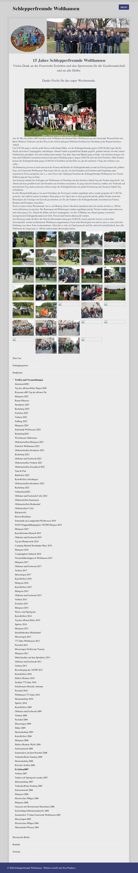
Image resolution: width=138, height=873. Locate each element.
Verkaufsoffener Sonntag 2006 (28, 785)
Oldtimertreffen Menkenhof (27, 504)
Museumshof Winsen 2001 (27, 827)
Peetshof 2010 (21, 690)
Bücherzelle (20, 512)
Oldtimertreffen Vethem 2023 (28, 462)
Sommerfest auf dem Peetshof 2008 (31, 752)
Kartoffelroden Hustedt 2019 (28, 533)
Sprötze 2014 (21, 624)
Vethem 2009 (21, 715)
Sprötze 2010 (21, 703)
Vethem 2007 (21, 773)
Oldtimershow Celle (24, 508)
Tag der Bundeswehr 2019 (26, 541)
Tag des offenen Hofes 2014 (27, 620)
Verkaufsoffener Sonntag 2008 (28, 756)
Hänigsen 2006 (21, 794)
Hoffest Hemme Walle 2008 (28, 744)
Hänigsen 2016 (21, 582)
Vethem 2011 (21, 665)
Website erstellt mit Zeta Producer (59, 867)
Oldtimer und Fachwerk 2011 (28, 661)
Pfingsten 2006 (21, 802)
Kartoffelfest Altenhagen (26, 479)
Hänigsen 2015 (21, 591)
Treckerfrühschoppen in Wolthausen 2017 (33, 558)
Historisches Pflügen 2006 (27, 798)
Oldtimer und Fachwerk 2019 (28, 537)
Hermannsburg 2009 (24, 732)
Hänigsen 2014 (21, 607)
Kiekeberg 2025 (22, 408)
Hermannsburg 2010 (24, 698)
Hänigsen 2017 (21, 562)
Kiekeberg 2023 (22, 454)
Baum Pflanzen (22, 400)
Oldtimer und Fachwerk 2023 (28, 458)
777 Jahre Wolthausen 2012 (27, 640)
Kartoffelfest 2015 (23, 587)
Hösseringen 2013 (23, 636)
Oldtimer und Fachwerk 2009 (28, 711)
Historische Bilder (21, 837)
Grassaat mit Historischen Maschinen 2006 (34, 806)
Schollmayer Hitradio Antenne (29, 686)
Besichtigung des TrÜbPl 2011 (29, 669)
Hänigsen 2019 (21, 529)
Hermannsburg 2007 (24, 781)
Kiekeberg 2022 (22, 487)
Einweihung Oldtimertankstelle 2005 (32, 810)
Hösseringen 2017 (23, 574)
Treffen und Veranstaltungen (29, 379)
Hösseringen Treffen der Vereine (30, 649)
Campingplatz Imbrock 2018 (28, 553)
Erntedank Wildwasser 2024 (28, 429)
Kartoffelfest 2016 (23, 578)
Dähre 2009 (20, 727)
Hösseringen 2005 (23, 819)
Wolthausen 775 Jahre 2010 (27, 694)
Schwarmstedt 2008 (24, 748)
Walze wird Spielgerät (25, 611)
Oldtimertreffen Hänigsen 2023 (29, 442)
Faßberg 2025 (21, 421)
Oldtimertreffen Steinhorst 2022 (29, 483)
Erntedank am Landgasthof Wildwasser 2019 (35, 520)
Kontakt (16, 844)
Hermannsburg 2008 (24, 761)
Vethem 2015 (21, 599)
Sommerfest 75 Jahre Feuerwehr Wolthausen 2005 (38, 814)
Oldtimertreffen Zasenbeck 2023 (30, 466)
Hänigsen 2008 (21, 740)
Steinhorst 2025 (22, 404)
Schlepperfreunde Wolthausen (46, 8)
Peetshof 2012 (21, 645)
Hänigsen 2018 (21, 549)
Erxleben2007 (21, 769)
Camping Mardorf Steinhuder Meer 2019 (33, 545)
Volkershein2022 (22, 491)
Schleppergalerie (20, 365)
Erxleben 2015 (21, 603)
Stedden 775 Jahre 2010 (25, 682)
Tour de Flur (20, 471)
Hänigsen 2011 (21, 653)
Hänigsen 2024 (21, 425)
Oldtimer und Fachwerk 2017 (28, 566)
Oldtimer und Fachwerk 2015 (28, 595)
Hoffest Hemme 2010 (24, 678)
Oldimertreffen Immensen (27, 500)
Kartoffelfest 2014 (23, 616)
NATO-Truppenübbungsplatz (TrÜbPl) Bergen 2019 (38, 524)
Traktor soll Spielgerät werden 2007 (31, 777)
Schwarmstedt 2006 (24, 790)
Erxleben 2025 (21, 413)
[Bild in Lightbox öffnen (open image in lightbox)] (60, 112)
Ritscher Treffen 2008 (25, 765)
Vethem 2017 (21, 570)
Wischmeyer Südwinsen (26, 437)
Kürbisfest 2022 (22, 475)
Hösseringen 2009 (23, 723)
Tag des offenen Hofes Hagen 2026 (31, 388)
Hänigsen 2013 (21, 628)
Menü (123, 7)
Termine (16, 851)
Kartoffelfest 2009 (23, 707)
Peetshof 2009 (21, 719)
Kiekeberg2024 (22, 433)
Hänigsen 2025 (21, 396)
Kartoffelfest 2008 (23, 736)
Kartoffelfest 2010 (23, 674)
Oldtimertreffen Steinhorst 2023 (29, 450)
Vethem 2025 (21, 417)
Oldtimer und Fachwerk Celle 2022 (31, 495)
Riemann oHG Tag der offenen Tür (31, 392)
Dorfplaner (17, 372)
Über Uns (17, 358)
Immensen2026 (22, 384)
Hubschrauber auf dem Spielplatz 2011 (32, 657)
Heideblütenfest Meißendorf (28, 632)
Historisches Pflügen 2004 (27, 823)
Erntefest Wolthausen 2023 (27, 446)
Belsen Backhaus (23, 516)
